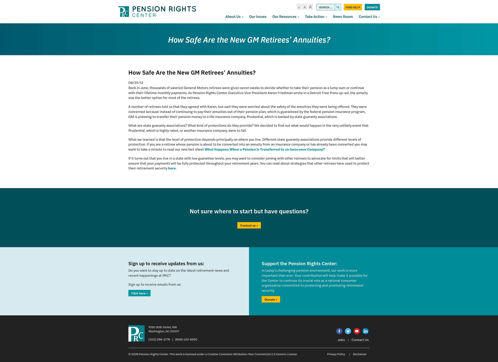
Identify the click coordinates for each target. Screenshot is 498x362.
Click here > (139, 293)
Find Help (353, 7)
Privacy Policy (336, 354)
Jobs (341, 339)
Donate (372, 7)
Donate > (271, 299)
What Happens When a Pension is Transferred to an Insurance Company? (265, 149)
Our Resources (284, 16)
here (172, 168)
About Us (233, 16)
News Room (343, 16)
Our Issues (258, 16)
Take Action (315, 16)
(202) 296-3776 (159, 339)
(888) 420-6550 (186, 339)
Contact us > (249, 225)
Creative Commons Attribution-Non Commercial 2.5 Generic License (252, 354)
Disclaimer (360, 354)
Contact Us (368, 16)
